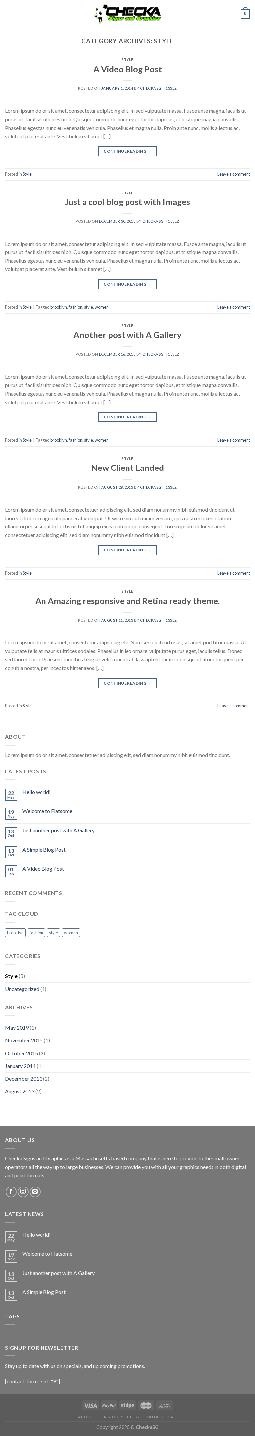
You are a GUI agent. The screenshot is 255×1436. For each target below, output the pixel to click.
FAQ (172, 1416)
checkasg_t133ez (158, 88)
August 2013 (19, 1091)
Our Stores (110, 1416)
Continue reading (127, 151)
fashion (75, 307)
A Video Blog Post (127, 69)
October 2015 (21, 1053)
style (88, 307)
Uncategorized (22, 989)
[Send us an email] (35, 1192)
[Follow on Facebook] (11, 1192)
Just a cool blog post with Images (127, 202)
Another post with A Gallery (127, 335)
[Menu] (9, 14)
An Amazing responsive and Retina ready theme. (127, 601)
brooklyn (58, 307)
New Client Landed (127, 467)
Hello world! (36, 792)
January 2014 (20, 1066)
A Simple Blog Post (44, 849)
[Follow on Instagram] (23, 1192)
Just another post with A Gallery (58, 830)
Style (127, 59)
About (85, 1416)
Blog (133, 1416)
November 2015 (24, 1040)
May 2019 (17, 1027)
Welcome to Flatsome (47, 811)
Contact (153, 1416)
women (102, 307)
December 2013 (23, 1079)
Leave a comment (233, 174)
